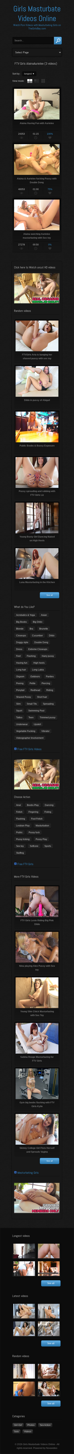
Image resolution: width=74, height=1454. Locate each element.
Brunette (43, 628)
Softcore (34, 846)
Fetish (19, 812)
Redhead (35, 690)
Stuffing (20, 853)
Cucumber (37, 635)
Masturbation (42, 825)
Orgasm (20, 676)
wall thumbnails (43, 81)
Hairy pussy (48, 656)
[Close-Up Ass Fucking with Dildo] (24, 1389)
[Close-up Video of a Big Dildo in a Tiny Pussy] (48, 1389)
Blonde (20, 628)
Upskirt (37, 724)
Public (19, 832)
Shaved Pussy (23, 697)
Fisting (47, 812)
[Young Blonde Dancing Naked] (48, 1269)
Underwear (22, 724)
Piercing (46, 683)
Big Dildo (37, 622)
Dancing (49, 805)
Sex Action (45, 1425)
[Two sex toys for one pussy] (24, 1329)
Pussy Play (41, 839)
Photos (31, 1425)
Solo (16, 1431)
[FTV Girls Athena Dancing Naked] (24, 1371)
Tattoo (19, 717)
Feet (18, 656)
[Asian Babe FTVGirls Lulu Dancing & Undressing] (24, 1251)
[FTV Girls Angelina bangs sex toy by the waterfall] (48, 1329)
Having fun (21, 663)
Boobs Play (33, 805)
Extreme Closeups (37, 649)
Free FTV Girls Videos (29, 749)
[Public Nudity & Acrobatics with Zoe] (24, 1269)
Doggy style (22, 642)
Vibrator (45, 731)
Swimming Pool (36, 710)
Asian (44, 615)
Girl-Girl (18, 1425)
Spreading (48, 704)
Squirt (19, 710)
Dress (19, 649)
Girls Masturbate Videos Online (37, 13)
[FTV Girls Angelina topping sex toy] (48, 1311)
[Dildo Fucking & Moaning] (24, 1311)
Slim (18, 704)
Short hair (42, 697)
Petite (32, 683)
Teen (31, 717)
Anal (18, 805)
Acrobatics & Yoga (25, 615)
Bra (31, 628)
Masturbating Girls (28, 1173)
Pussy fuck (34, 832)
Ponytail (20, 690)
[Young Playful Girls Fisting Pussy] (48, 1251)
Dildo (51, 635)
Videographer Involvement (29, 738)
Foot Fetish (37, 818)
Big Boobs (21, 622)
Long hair (21, 669)
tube (30, 81)
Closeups (21, 635)
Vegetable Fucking (25, 731)
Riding (49, 690)
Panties (50, 676)
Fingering (33, 812)
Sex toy (20, 846)
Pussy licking (23, 839)
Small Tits (32, 704)
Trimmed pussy (47, 717)
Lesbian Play (23, 825)
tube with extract (36, 81)
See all (49, 595)
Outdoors (35, 676)
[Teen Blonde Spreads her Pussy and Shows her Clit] (48, 1371)
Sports (47, 846)
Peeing (20, 683)
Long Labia (38, 669)
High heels (39, 663)
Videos (27, 1431)
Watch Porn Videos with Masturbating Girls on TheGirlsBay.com (37, 26)
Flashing (31, 656)
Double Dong (41, 642)
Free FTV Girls (25, 864)
